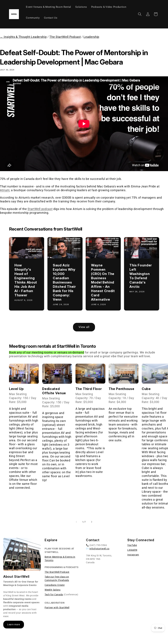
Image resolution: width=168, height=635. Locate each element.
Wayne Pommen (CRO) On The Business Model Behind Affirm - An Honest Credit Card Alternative (103, 282)
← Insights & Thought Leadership (23, 37)
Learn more (13, 624)
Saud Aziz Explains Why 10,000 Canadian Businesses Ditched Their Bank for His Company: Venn (64, 282)
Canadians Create (55, 585)
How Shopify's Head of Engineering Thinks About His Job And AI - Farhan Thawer (25, 280)
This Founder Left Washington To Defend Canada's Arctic (140, 276)
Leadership (91, 37)
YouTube (132, 545)
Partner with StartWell (57, 607)
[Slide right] (91, 521)
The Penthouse (121, 389)
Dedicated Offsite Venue (54, 391)
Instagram (133, 554)
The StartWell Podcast (65, 37)
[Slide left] (76, 521)
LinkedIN (132, 550)
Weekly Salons (53, 589)
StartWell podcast (40, 209)
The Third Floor (88, 389)
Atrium (5, 190)
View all (84, 327)
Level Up (16, 389)
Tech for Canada (54, 594)
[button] (140, 14)
